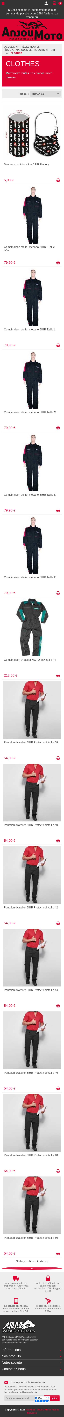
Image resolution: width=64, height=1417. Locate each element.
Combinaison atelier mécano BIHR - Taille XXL (29, 248)
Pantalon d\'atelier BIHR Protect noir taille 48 (31, 1155)
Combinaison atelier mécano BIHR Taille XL (30, 577)
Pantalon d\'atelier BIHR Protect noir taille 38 (31, 742)
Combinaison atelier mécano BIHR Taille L (29, 329)
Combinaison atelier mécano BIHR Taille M (30, 412)
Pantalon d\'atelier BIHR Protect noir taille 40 (31, 825)
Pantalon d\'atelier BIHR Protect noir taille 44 (31, 990)
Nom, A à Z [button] (38, 93)
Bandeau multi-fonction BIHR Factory (26, 164)
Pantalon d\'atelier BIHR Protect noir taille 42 (31, 907)
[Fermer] (12, 49)
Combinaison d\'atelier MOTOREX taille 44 (30, 659)
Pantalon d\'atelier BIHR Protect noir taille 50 (31, 1237)
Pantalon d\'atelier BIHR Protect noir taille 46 (31, 1072)
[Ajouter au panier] (58, 180)
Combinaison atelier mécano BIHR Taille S (30, 494)
